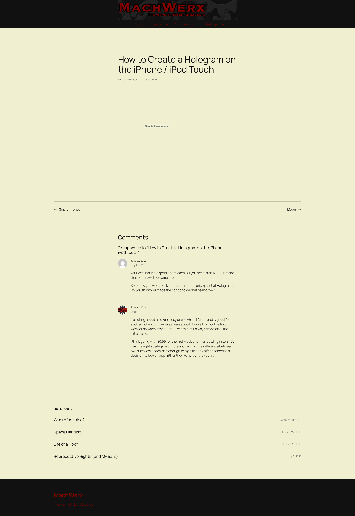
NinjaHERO (137, 265)
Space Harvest (67, 432)
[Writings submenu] (223, 24)
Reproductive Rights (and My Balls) (86, 456)
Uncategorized (148, 79)
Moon (291, 209)
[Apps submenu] (167, 24)
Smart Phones (69, 209)
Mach (133, 79)
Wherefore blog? (69, 420)
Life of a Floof (66, 444)
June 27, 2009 (139, 260)
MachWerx (68, 495)
